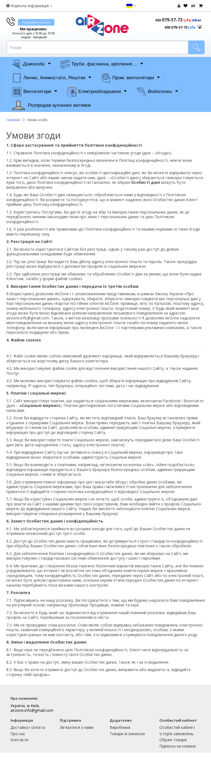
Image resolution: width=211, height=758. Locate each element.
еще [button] (200, 25)
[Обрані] (184, 6)
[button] (131, 6)
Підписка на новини (177, 746)
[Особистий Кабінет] (179, 5)
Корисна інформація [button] (30, 5)
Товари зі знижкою (127, 733)
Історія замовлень (176, 733)
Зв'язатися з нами (76, 727)
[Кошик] (200, 6)
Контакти (19, 739)
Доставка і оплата (27, 727)
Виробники (120, 727)
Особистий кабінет (177, 727)
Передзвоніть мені (36, 22)
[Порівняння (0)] (192, 6)
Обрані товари (173, 739)
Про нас (17, 733)
